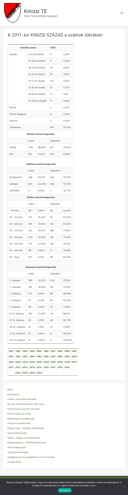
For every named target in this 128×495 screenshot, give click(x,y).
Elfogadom (64, 490)
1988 (60, 351)
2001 (11, 362)
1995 (39, 356)
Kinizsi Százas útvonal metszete (23, 409)
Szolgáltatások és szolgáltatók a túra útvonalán (31, 457)
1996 (46, 356)
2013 (25, 367)
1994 (32, 356)
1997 (53, 356)
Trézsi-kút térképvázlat (18, 423)
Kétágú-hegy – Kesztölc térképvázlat (25, 428)
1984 (32, 351)
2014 (32, 367)
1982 (18, 351)
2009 (67, 362)
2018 (60, 367)
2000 (74, 356)
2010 (74, 362)
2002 (18, 362)
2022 (18, 372)
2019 (67, 367)
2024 (32, 372)
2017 (53, 367)
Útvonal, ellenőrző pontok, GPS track (25, 404)
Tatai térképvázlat (16, 447)
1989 (67, 351)
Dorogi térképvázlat (17, 433)
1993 (25, 356)
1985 (39, 351)
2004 (32, 362)
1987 (53, 351)
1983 (25, 351)
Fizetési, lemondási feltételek (21, 399)
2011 (11, 367)
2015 (39, 367)
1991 (11, 356)
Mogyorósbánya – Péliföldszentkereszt (26, 442)
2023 (25, 372)
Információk (13, 394)
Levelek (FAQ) (14, 462)
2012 (18, 367)
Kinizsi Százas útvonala (19, 413)
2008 (60, 362)
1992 (18, 356)
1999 (67, 356)
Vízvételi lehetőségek (18, 452)
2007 (53, 362)
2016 (46, 367)
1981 (11, 351)
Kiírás (10, 389)
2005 (39, 362)
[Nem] (124, 486)
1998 (60, 356)
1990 (74, 351)
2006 (46, 362)
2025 (39, 372)
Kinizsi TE (35, 11)
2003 (25, 362)
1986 (46, 351)
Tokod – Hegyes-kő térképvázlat (23, 438)
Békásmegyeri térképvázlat (21, 418)
